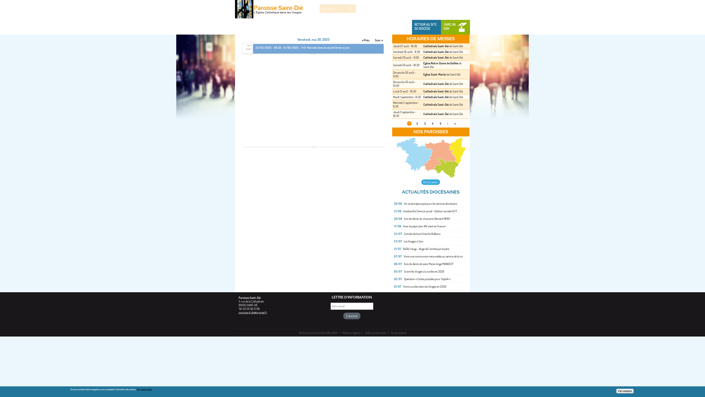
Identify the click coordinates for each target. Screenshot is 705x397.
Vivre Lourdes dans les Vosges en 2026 (424, 286)
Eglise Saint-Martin (434, 74)
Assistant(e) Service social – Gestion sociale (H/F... (431, 211)
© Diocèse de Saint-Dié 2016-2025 (318, 333)
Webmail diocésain (375, 333)
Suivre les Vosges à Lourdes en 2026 (424, 271)
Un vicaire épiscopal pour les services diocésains (430, 203)
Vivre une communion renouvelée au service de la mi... (434, 256)
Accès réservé (398, 333)
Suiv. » (379, 40)
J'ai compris (625, 391)
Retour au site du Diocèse (426, 26)
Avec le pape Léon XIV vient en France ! (424, 226)
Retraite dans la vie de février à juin (328, 47)
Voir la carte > (430, 182)
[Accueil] (244, 9)
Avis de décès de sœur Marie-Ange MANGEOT (428, 264)
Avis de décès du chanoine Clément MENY (427, 219)
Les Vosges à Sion (413, 241)
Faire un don (449, 26)
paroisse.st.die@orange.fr (253, 312)
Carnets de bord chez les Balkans (422, 234)
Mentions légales (351, 333)
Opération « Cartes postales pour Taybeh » (427, 279)
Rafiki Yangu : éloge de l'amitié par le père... (427, 249)
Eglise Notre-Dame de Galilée (440, 63)
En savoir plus (144, 389)
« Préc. (366, 40)
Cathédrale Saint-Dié (436, 46)
